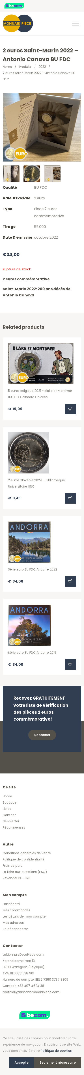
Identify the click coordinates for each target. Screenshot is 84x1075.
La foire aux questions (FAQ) (25, 872)
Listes (7, 808)
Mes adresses (13, 922)
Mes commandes (16, 910)
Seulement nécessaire (58, 1062)
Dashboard (11, 904)
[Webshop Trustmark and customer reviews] (19, 6)
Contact (9, 815)
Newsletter (11, 821)
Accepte (21, 1062)
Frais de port (12, 865)
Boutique (10, 802)
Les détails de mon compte (24, 916)
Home (7, 66)
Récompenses (14, 827)
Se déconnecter (15, 929)
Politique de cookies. (56, 1050)
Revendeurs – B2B (16, 878)
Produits (25, 66)
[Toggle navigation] (75, 23)
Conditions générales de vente (27, 853)
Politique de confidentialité (24, 859)
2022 (42, 66)
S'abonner (42, 735)
